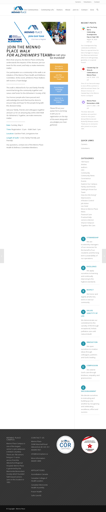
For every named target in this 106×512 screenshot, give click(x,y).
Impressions (86, 198)
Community (85, 173)
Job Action (85, 203)
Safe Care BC (36, 495)
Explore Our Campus (89, 184)
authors (84, 167)
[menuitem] (78, 2)
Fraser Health (36, 491)
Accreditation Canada (39, 474)
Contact (97, 2)
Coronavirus (86, 178)
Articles (84, 164)
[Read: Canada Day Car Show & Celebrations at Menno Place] (83, 69)
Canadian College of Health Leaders (39, 479)
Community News (88, 175)
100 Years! (85, 162)
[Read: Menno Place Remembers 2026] (83, 102)
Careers (78, 2)
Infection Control (87, 200)
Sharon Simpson (87, 223)
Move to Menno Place (89, 209)
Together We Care (88, 225)
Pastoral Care (86, 214)
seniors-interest (87, 220)
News (83, 211)
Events (83, 181)
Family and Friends (88, 186)
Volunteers (87, 2)
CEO (82, 170)
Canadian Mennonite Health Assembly (39, 486)
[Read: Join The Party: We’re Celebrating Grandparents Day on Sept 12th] (83, 28)
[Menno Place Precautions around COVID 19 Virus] (104, 256)
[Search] (97, 9)
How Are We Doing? (88, 195)
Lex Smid (84, 206)
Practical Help (86, 217)
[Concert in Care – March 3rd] (2, 256)
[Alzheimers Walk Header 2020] (36, 33)
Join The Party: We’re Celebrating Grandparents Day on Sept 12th (93, 32)
